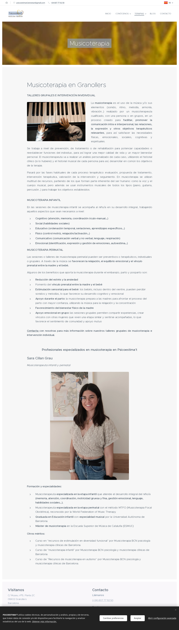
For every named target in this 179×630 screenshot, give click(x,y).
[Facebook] (6, 2)
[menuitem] (109, 13)
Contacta (33, 330)
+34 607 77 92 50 (57, 2)
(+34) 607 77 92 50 (102, 600)
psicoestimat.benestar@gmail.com (30, 2)
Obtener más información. (44, 621)
